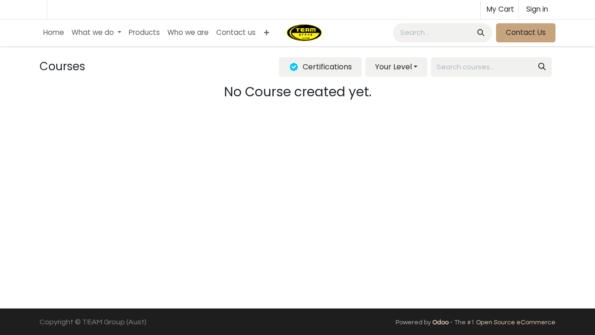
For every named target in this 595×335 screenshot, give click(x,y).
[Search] (481, 32)
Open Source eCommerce (515, 322)
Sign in (537, 9)
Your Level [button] (393, 66)
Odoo (441, 322)
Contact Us (526, 32)
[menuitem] (54, 33)
